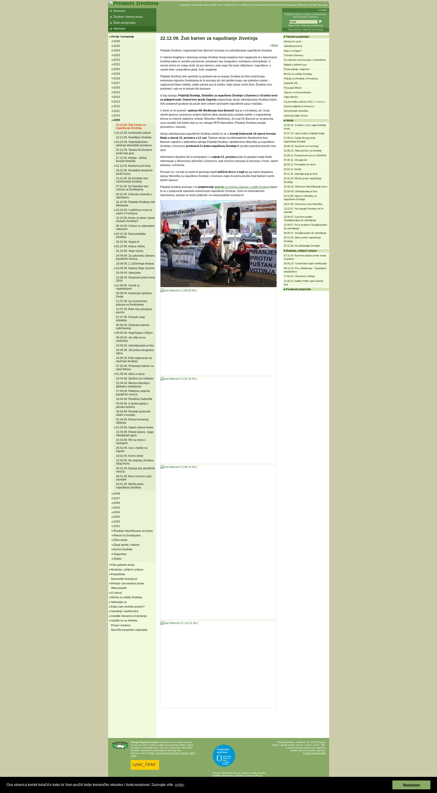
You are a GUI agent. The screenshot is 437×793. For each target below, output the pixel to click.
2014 (117, 96)
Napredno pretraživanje (312, 25)
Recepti (272, 5)
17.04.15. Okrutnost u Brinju (299, 276)
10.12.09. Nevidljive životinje (134, 137)
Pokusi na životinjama (127, 535)
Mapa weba (294, 25)
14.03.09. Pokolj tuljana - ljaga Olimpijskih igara (135, 433)
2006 (117, 503)
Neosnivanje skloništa (296, 110)
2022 (117, 59)
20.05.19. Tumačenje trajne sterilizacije (305, 263)
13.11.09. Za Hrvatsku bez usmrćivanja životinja (132, 180)
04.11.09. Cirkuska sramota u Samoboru (134, 196)
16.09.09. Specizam (128, 272)
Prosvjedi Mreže (293, 87)
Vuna (220, 5)
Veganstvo (185, 5)
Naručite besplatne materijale (129, 629)
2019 (117, 73)
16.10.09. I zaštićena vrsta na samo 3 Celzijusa (134, 211)
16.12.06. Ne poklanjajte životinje (302, 245)
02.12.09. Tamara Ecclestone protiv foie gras (134, 151)
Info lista (312, 5)
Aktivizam (119, 28)
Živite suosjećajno (124, 22)
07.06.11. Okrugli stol (295, 160)
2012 (117, 106)
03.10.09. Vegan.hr (128, 241)
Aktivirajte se (119, 602)
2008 (117, 493)
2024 (117, 50)
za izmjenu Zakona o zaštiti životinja (246, 187)
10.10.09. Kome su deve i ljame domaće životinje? (135, 219)
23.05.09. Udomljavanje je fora (135, 345)
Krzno (206, 5)
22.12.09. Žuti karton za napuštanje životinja (131, 126)
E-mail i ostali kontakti (314, 753)
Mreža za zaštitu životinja (126, 597)
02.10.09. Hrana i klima (130, 246)
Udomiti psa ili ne (293, 46)
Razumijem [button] (411, 785)
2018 (117, 78)
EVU (152, 753)
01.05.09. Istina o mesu (130, 374)
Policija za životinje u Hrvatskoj (301, 78)
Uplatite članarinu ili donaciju (129, 616)
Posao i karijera (120, 625)
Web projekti (119, 588)
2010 (117, 115)
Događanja (118, 574)
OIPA (133, 756)
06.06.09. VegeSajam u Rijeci (134, 332)
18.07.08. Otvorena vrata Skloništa (303, 204)
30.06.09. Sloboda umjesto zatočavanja (132, 326)
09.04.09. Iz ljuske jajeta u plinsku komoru (132, 405)
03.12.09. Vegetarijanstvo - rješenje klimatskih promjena (134, 143)
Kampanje (291, 5)
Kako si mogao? (293, 50)
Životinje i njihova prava (128, 16)
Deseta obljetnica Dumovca (299, 106)
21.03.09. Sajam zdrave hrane (134, 427)
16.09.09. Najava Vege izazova (135, 268)
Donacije (322, 5)
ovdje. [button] (180, 785)
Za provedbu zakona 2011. (298, 101)
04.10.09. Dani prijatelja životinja (131, 235)
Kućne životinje (259, 5)
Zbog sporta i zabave (127, 544)
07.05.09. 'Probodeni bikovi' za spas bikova (135, 367)
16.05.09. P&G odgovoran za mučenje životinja (134, 359)
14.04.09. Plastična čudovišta (134, 399)
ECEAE (184, 753)
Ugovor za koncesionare (297, 92)
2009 (117, 120)
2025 (117, 46)
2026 (117, 41)
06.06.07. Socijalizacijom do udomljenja (305, 233)
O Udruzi (116, 592)
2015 (117, 92)
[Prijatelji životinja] (133, 3)
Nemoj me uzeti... (293, 41)
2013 (117, 101)
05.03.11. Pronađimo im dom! (300, 164)
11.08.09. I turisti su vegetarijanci (128, 287)
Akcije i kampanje (122, 36)
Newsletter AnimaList (124, 579)
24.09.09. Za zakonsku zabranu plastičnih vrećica (135, 257)
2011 (117, 111)
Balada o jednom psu (295, 64)
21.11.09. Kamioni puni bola (133, 165)
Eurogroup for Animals (167, 753)
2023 (117, 55)
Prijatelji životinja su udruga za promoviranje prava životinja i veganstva (305, 15)
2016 (117, 87)
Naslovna (119, 11)
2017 (117, 83)
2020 (117, 69)
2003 (117, 516)
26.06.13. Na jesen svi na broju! (301, 146)
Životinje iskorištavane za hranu (133, 531)
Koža (213, 5)
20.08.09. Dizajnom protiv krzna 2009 (135, 279)
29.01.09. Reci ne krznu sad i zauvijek (134, 478)
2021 (117, 64)
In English (322, 10)
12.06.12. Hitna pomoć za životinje (303, 150)
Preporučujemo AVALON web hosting (305, 29)
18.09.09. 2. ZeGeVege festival (135, 263)
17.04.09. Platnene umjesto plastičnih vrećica (133, 392)
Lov (239, 5)
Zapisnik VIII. (291, 83)
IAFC (192, 753)
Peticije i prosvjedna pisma (127, 583)
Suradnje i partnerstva (124, 611)
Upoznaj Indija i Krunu (296, 115)
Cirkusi (227, 5)
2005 (117, 507)
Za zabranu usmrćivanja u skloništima (305, 59)
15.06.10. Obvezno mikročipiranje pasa (305, 186)
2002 (117, 521)
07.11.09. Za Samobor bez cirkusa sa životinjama (132, 188)
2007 (117, 498)
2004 (117, 512)
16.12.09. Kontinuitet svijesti (133, 132)
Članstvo (302, 5)
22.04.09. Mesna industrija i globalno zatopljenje (133, 384)
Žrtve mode (120, 540)
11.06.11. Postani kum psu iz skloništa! (305, 155)
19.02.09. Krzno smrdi (129, 455)
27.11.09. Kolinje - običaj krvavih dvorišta (131, 159)
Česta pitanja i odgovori (297, 69)
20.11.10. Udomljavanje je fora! (301, 173)
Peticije (281, 5)
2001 (117, 526)
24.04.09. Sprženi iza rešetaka (135, 378)
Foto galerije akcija (123, 564)
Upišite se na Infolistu (124, 620)
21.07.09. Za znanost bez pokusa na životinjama (131, 303)
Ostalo (118, 558)
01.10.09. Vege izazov (129, 251)
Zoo (234, 5)
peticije (219, 187)
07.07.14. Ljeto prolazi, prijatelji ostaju (304, 133)
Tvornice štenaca (293, 55)
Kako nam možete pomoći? (128, 606)
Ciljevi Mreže (291, 97)
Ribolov (246, 5)
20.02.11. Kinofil (292, 169)
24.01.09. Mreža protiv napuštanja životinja (130, 485)
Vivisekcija (197, 5)
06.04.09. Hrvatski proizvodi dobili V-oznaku (133, 413)
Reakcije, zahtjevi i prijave (127, 569)
